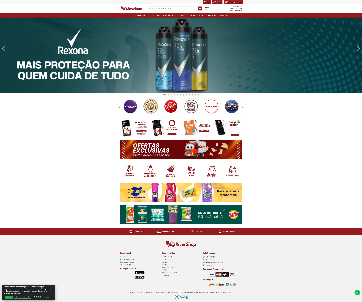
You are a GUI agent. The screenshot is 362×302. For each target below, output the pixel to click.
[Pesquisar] (200, 8)
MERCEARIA (165, 275)
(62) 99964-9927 (236, 10)
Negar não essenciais (22, 297)
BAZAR (164, 259)
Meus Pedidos (168, 232)
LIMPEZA (164, 270)
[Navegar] (3, 48)
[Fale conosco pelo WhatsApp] (357, 292)
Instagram (209, 265)
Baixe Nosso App (125, 265)
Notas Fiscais (229, 232)
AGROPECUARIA (167, 257)
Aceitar (9, 297)
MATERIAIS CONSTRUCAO (170, 273)
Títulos (198, 232)
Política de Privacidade (127, 259)
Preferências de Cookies (41, 297)
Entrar (208, 2)
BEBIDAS (164, 262)
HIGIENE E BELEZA (167, 267)
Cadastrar (218, 2)
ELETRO (164, 265)
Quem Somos (124, 257)
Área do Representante (234, 2)
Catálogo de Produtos (127, 262)
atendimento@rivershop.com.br (215, 262)
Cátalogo (137, 232)
